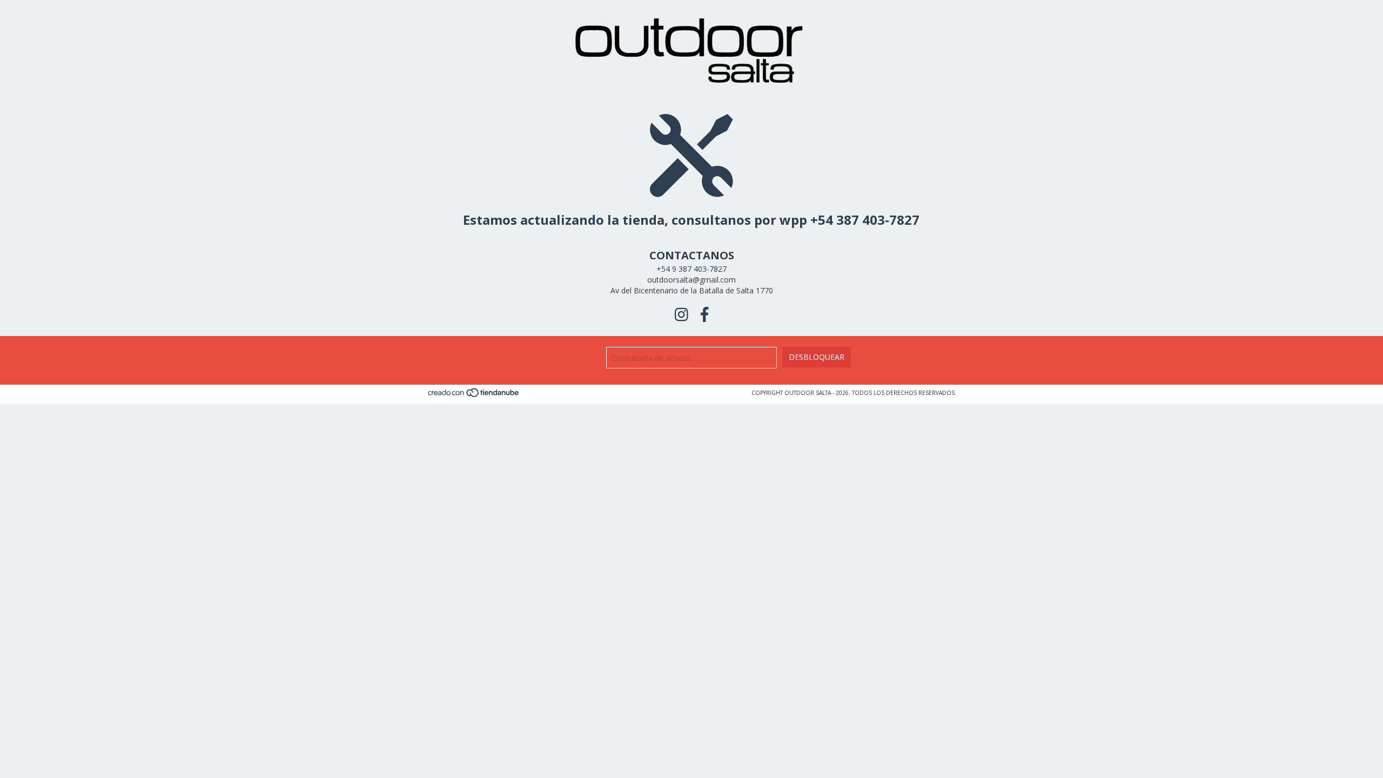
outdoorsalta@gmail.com (691, 279)
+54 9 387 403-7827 (691, 269)
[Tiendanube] (474, 396)
